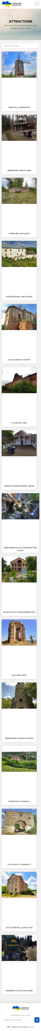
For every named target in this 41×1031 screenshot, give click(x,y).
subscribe (36, 1020)
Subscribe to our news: (20, 1015)
